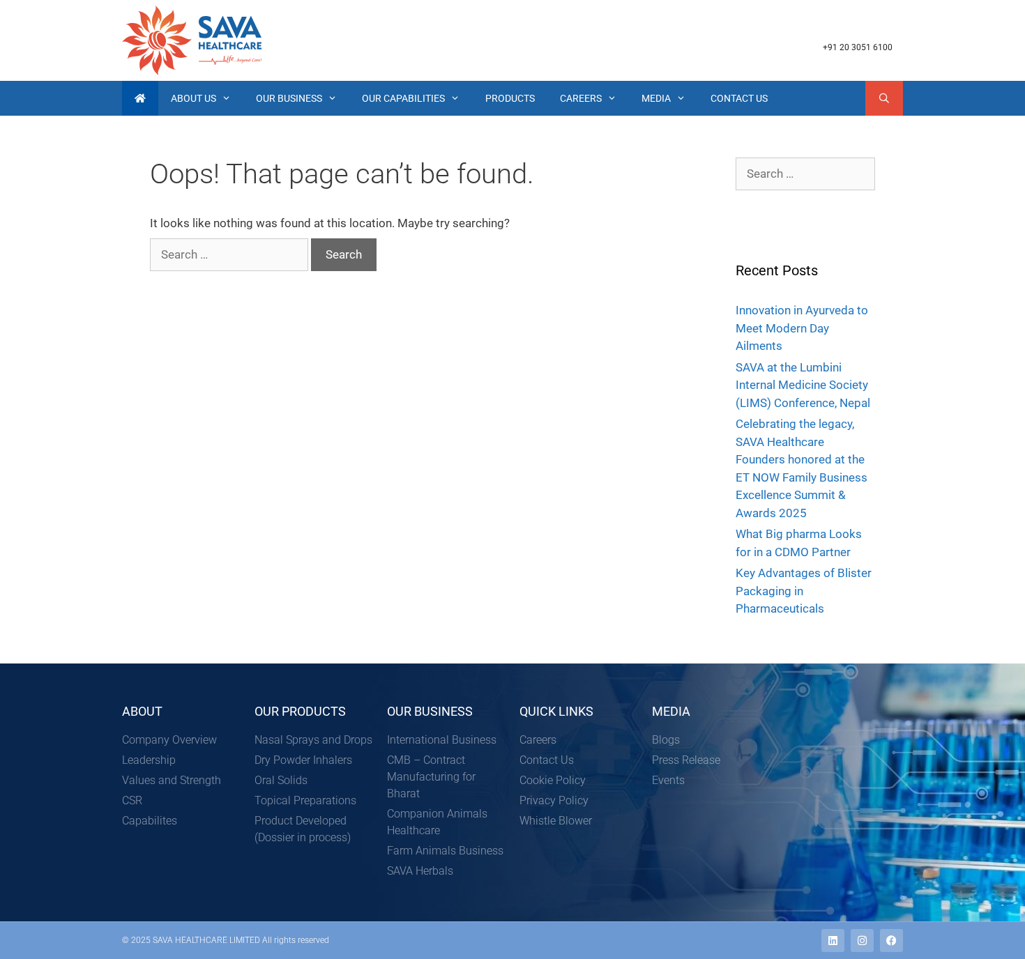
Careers (581, 98)
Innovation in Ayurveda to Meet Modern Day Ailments (802, 328)
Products (510, 98)
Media (656, 98)
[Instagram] (862, 940)
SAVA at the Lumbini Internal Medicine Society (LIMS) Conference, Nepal (803, 385)
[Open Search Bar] (884, 98)
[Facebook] (891, 940)
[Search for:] (230, 254)
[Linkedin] (832, 940)
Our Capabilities (403, 98)
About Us (193, 98)
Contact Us (739, 98)
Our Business (289, 98)
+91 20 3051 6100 (858, 47)
